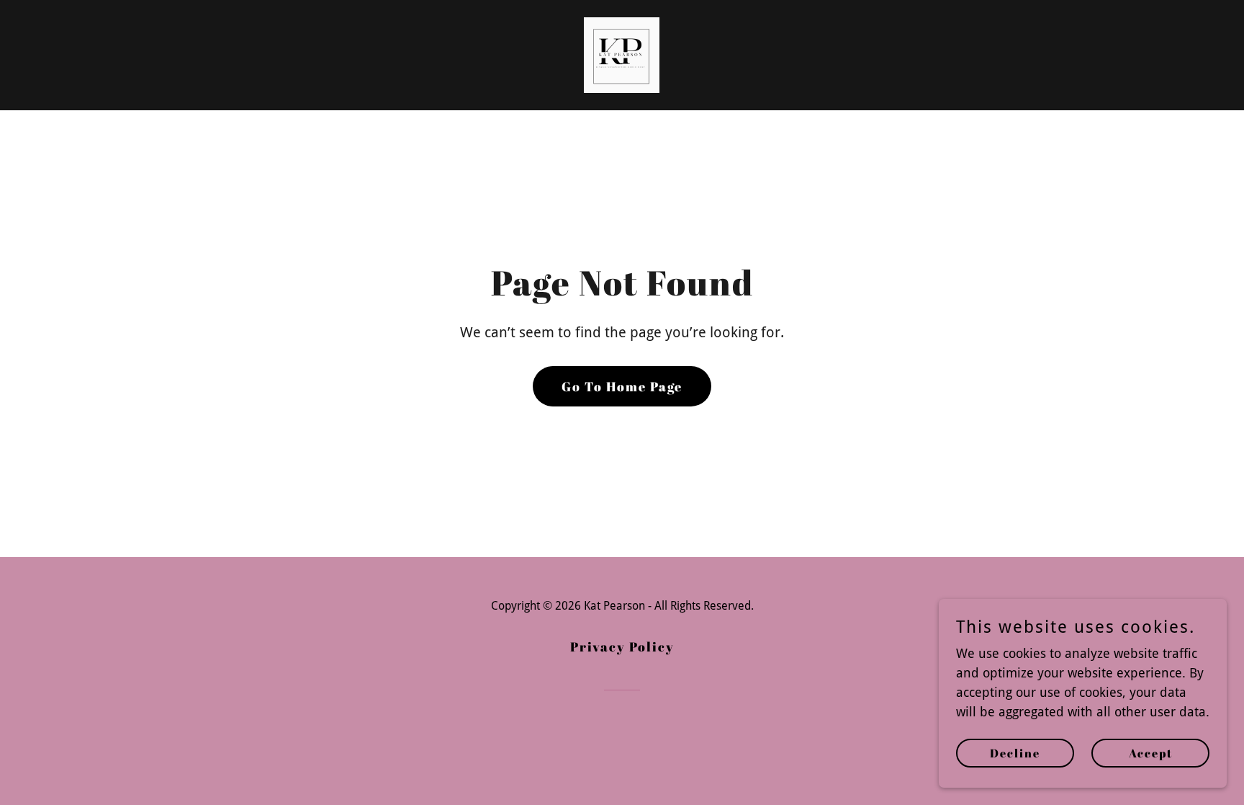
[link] (621, 53)
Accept (1151, 753)
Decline (1015, 753)
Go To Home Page (622, 386)
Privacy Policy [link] (622, 646)
